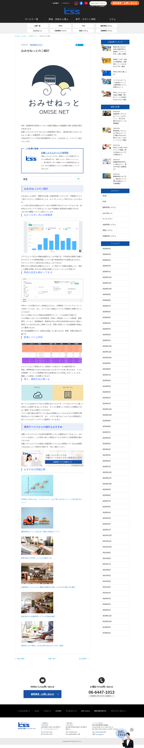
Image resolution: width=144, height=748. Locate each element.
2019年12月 (107, 616)
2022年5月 (107, 507)
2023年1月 (107, 466)
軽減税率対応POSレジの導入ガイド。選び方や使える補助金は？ (120, 165)
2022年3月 (107, 518)
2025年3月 (107, 329)
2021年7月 (107, 564)
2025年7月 (107, 306)
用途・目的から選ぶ (59, 19)
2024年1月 (107, 403)
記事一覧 (37, 26)
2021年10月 (107, 547)
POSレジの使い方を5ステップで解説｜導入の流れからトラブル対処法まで (120, 151)
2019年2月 (107, 633)
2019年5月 (107, 627)
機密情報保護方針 (100, 711)
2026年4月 (107, 254)
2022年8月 (107, 495)
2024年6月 (107, 380)
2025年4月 (107, 323)
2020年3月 (107, 604)
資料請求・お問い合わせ (125, 3)
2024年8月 (107, 369)
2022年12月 (107, 472)
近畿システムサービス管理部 (54, 153)
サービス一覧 (31, 19)
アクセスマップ (71, 711)
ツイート (80, 45)
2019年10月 (107, 621)
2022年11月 (107, 478)
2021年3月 (107, 587)
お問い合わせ (85, 711)
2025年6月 (107, 312)
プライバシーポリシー (118, 711)
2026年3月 (107, 260)
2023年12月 (107, 409)
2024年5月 (107, 386)
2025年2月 (107, 334)
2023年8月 (107, 426)
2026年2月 (107, 266)
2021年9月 (107, 553)
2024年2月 (107, 398)
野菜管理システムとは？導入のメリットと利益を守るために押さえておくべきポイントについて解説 (119, 135)
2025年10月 (107, 289)
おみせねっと (37, 31)
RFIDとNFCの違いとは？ (120, 73)
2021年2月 (107, 593)
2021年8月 (107, 558)
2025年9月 (107, 294)
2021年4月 (107, 581)
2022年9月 (107, 489)
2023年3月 (107, 455)
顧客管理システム (106, 26)
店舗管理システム (106, 31)
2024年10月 (107, 358)
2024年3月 (107, 392)
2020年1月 (107, 610)
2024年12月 (107, 346)
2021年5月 (107, 575)
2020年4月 (107, 598)
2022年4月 (107, 512)
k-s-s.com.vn (99, 734)
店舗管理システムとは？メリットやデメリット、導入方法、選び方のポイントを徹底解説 (119, 118)
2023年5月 (107, 444)
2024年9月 (107, 363)
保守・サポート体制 (86, 19)
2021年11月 (107, 541)
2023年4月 (107, 449)
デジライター (108, 219)
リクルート (66, 3)
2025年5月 (107, 317)
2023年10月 (107, 415)
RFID (60, 26)
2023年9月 (107, 421)
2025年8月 (107, 300)
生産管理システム (60, 31)
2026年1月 (107, 271)
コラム (112, 19)
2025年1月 (107, 340)
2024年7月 (107, 375)
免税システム (83, 31)
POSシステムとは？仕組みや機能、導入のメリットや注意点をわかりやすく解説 (120, 96)
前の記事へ (21, 659)
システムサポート (24, 711)
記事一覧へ (52, 659)
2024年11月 (107, 352)
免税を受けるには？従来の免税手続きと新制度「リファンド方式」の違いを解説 (119, 50)
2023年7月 (107, 432)
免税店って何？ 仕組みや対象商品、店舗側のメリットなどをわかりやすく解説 (120, 63)
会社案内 (56, 3)
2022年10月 (107, 484)
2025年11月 (107, 283)
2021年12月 (107, 535)
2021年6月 (107, 570)
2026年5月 (107, 249)
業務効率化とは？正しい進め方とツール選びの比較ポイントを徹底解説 (119, 180)
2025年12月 (107, 277)
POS (83, 26)
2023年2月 (107, 461)
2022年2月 (107, 524)
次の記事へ (83, 659)
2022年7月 (107, 501)
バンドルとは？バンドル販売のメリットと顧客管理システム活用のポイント (119, 83)
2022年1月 (107, 530)
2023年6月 (107, 438)
